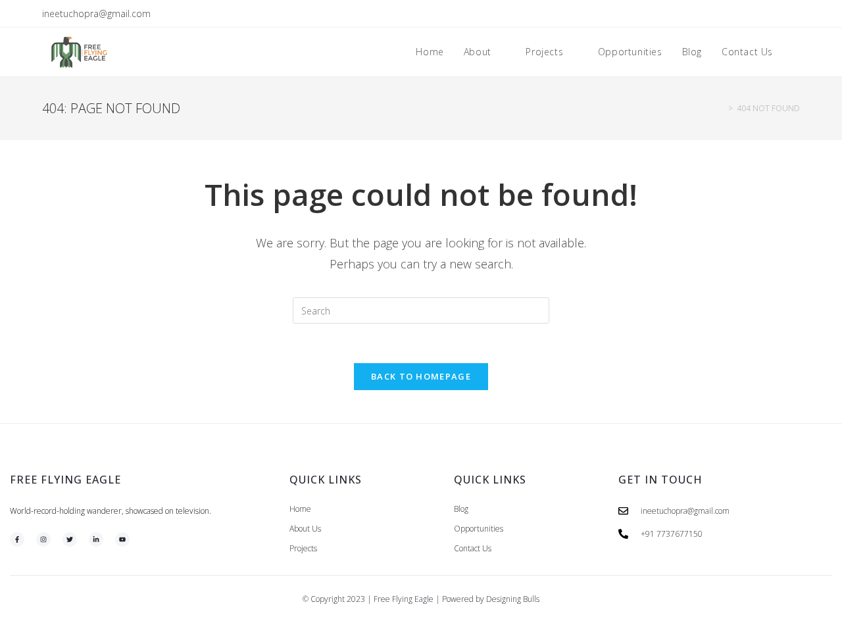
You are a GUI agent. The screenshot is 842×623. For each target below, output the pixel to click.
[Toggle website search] (796, 52)
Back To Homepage (421, 376)
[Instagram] (43, 539)
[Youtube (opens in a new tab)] (794, 13)
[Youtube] (122, 539)
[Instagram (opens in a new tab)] (766, 13)
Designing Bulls (512, 599)
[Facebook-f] (17, 539)
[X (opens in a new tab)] (735, 13)
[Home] (721, 108)
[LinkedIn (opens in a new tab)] (781, 13)
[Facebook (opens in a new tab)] (750, 13)
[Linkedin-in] (96, 539)
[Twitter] (69, 539)
